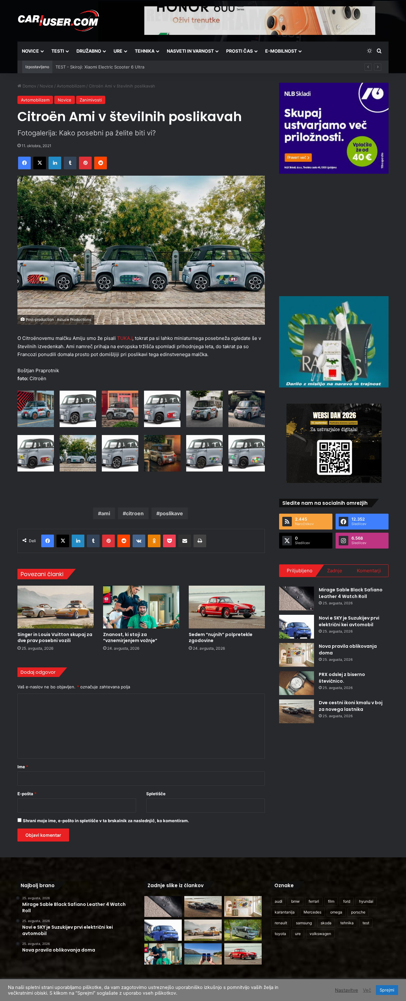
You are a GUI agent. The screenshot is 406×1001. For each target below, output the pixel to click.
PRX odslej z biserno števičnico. (342, 677)
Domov (28, 85)
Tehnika (144, 51)
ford (346, 901)
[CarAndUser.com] (58, 21)
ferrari (314, 901)
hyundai (366, 901)
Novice (30, 51)
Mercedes (312, 912)
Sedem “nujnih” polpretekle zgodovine (220, 637)
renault (281, 922)
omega (336, 912)
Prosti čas (239, 51)
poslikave (171, 513)
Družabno (88, 51)
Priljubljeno (299, 571)
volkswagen (320, 933)
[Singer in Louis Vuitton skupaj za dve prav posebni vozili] (55, 607)
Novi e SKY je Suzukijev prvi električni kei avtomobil (349, 621)
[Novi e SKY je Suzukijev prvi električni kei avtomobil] (296, 627)
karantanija (285, 912)
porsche (358, 912)
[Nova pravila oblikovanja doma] (296, 655)
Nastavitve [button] (346, 990)
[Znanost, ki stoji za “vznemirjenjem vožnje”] (141, 607)
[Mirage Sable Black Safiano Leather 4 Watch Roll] (296, 598)
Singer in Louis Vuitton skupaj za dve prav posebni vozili (54, 637)
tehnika (347, 922)
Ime (22, 766)
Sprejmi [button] (387, 989)
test (366, 922)
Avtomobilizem (71, 85)
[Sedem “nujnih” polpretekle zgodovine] (227, 607)
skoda (326, 922)
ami (105, 513)
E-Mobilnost (281, 51)
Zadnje (334, 571)
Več (367, 990)
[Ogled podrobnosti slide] (334, 128)
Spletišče (156, 793)
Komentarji (369, 571)
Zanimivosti (91, 99)
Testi (57, 51)
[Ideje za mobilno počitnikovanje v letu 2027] (243, 930)
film (331, 901)
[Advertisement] (334, 234)
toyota (280, 933)
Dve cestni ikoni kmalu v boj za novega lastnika (351, 705)
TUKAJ (124, 338)
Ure (118, 51)
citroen (135, 513)
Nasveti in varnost (190, 51)
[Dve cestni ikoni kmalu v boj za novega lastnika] (296, 711)
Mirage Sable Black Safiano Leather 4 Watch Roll (351, 593)
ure (298, 933)
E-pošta (26, 793)
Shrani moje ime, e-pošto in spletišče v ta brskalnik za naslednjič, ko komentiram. (106, 820)
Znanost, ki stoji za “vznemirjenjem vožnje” (130, 637)
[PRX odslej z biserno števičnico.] (296, 683)
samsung (304, 922)
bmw (295, 901)
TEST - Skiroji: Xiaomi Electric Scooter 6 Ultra (100, 66)
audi (278, 901)
